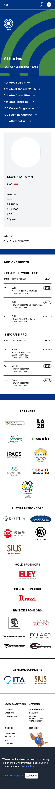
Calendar (9, 713)
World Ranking (36, 709)
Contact (9, 744)
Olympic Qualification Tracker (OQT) (36, 718)
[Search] (42, 4)
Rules (7, 740)
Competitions (11, 716)
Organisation (11, 733)
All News (9, 709)
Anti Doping (10, 737)
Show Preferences (12, 775)
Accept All (31, 775)
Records (33, 713)
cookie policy (27, 766)
